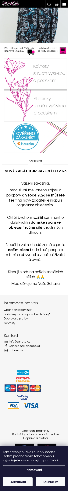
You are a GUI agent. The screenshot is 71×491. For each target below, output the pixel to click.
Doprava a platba (35, 438)
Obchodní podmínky (18, 310)
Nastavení (34, 469)
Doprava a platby (16, 318)
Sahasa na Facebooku (24, 346)
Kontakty (9, 323)
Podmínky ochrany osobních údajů (27, 314)
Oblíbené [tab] (35, 160)
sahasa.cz (16, 350)
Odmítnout (17, 481)
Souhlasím (50, 481)
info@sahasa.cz (19, 341)
